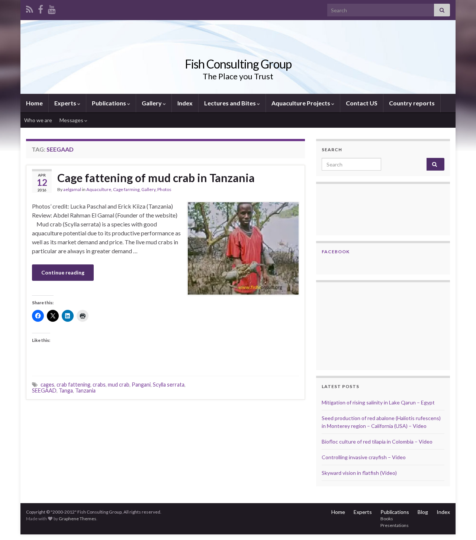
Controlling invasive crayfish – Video (364, 457)
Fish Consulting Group (238, 64)
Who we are (38, 120)
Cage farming (126, 189)
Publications (109, 103)
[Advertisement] (359, 325)
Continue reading (62, 272)
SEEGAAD (44, 390)
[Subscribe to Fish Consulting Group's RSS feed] (29, 8)
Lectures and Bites (230, 103)
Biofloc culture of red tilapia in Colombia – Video (377, 441)
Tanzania (85, 390)
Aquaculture (98, 189)
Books (386, 518)
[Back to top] (459, 523)
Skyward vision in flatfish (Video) (359, 473)
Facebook (336, 251)
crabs (99, 384)
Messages (72, 120)
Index (185, 103)
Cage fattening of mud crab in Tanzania (156, 177)
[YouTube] (52, 8)
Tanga (66, 390)
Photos (164, 189)
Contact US (361, 103)
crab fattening (73, 384)
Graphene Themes (77, 518)
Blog (423, 512)
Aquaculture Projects (301, 103)
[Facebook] (40, 8)
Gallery (152, 103)
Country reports (412, 103)
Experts (65, 103)
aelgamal (72, 189)
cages (47, 384)
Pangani (141, 384)
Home (34, 103)
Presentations (394, 525)
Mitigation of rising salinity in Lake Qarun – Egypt (378, 402)
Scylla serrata (168, 384)
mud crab (118, 384)
